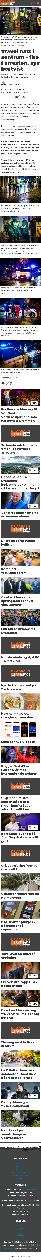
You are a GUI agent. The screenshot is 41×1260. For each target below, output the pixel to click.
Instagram (20, 1232)
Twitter (20, 1228)
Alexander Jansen (29, 1189)
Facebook (20, 1225)
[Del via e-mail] (23, 96)
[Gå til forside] (15, 3)
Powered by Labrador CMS (20, 1257)
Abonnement (20, 1166)
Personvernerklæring (20, 1172)
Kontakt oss (20, 1178)
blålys (14, 378)
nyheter (5, 378)
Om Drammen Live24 (20, 1175)
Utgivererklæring (20, 1169)
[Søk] (32, 3)
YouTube (20, 1235)
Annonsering (21, 1163)
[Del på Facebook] (17, 96)
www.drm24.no (9, 1248)
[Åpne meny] (38, 3)
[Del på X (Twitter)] (20, 96)
